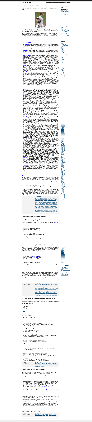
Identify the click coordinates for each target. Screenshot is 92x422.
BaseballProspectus (49, 39)
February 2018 (63, 169)
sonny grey (36, 294)
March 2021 (62, 132)
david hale (42, 201)
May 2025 (62, 83)
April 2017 (62, 179)
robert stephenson (38, 211)
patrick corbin (36, 210)
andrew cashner (42, 197)
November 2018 (63, 160)
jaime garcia (56, 288)
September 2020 (63, 138)
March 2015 (62, 204)
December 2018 (63, 159)
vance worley (54, 294)
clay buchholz (52, 200)
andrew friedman (47, 197)
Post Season (62, 60)
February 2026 (63, 74)
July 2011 (62, 249)
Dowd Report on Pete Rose (65, 26)
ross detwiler (47, 211)
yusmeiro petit (36, 213)
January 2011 (63, 255)
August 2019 (62, 151)
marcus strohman (54, 291)
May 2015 (62, 202)
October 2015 (63, 197)
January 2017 (63, 182)
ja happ (53, 288)
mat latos (44, 292)
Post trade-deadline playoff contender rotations (34, 216)
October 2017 (63, 173)
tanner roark (44, 294)
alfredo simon (51, 284)
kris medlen (38, 291)
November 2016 (63, 184)
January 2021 (63, 134)
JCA (61, 270)
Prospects (62, 61)
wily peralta (38, 295)
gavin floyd (47, 203)
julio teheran (54, 207)
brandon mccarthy (55, 198)
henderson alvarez (54, 203)
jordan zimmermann (52, 206)
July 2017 (62, 176)
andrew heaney (51, 197)
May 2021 (62, 130)
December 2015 (63, 195)
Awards (62, 43)
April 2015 (62, 203)
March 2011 (62, 253)
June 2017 (62, 177)
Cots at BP (26, 40)
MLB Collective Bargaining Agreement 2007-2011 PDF (65, 30)
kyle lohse (42, 291)
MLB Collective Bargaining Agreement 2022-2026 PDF (65, 35)
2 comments (24, 370)
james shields (43, 289)
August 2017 (62, 175)
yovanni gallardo (47, 295)
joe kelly (39, 206)
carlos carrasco (53, 199)
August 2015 (62, 199)
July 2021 (62, 128)
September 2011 (63, 247)
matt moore (50, 415)
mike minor (45, 209)
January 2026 (63, 75)
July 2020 (62, 140)
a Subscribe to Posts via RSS (65, 11)
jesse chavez (55, 205)
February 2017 (63, 181)
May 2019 (62, 154)
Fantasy (62, 48)
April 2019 (62, 155)
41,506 (24, 311)
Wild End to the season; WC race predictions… (34, 369)
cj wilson (49, 200)
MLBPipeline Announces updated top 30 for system (65, 266)
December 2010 (63, 256)
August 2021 (62, 127)
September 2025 (63, 79)
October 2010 (63, 258)
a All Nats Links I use (64, 10)
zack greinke (40, 213)
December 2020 (63, 135)
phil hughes (43, 210)
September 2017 (63, 174)
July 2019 (62, 152)
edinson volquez (43, 202)
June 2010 (62, 262)
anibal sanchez (55, 197)
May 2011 (62, 251)
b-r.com (30, 348)
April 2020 (62, 143)
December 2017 (63, 171)
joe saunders (41, 206)
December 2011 (63, 244)
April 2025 (62, 84)
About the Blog (63, 38)
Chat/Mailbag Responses (64, 45)
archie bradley (41, 198)
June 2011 (62, 250)
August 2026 (62, 68)
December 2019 (63, 147)
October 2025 (63, 78)
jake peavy (36, 289)
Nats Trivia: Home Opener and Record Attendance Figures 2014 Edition (40, 298)
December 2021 (63, 124)
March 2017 (62, 180)
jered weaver (43, 205)
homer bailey (44, 288)
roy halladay (48, 365)
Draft (61, 47)
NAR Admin (62, 55)
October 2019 (63, 149)
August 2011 (62, 248)
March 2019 (62, 156)
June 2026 (62, 70)
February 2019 (63, 157)
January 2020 (63, 146)
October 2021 (63, 126)
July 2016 (62, 188)
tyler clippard (42, 366)
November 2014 (63, 208)
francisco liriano (39, 203)
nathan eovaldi (49, 209)
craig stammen (48, 363)
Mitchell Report (63, 28)
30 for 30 (62, 42)
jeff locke (54, 289)
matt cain (47, 292)
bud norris (45, 285)
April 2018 (62, 167)
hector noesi (50, 203)
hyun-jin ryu (47, 288)
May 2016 (62, 190)
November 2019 (63, 148)
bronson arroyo (48, 199)
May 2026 (62, 71)
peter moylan (38, 365)
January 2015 (63, 206)
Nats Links (62, 39)
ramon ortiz (41, 365)
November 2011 (63, 245)
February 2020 (63, 145)
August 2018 (62, 163)
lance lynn (45, 291)
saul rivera (52, 365)
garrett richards (43, 203)
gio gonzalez (51, 287)
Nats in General (39, 362)
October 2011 (63, 246)
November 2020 (63, 136)
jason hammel (47, 289)
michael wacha (43, 293)
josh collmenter (47, 207)
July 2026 (62, 69)
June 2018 (62, 165)
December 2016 (63, 183)
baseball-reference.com (39, 40)
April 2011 (62, 252)
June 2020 (62, 141)
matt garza (49, 292)
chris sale (46, 200)
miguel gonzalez (41, 209)
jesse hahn (36, 206)
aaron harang (39, 284)
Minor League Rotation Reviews (65, 54)
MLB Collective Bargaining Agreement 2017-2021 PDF (65, 33)
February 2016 (63, 193)
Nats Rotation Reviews (64, 57)
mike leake (51, 293)
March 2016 (62, 192)
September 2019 (63, 150)
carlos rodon (38, 200)
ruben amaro (55, 211)
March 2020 (62, 144)
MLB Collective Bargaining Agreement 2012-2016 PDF (65, 32)
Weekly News (63, 64)
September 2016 (63, 186)
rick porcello (46, 210)
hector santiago (55, 287)
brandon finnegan (50, 198)
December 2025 (63, 76)
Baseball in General (39, 413)
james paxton (39, 289)
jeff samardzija (39, 205)
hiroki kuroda (36, 288)
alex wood (47, 284)
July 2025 (62, 81)
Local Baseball (63, 51)
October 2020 (63, 137)
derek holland (49, 201)
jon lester (48, 206)
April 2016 (62, 191)
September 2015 (63, 198)
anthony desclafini (37, 198)
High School (62, 50)
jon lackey (41, 415)
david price (45, 201)
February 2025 (63, 86)
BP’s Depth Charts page (33, 39)
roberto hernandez (43, 211)
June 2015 (62, 201)
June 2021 (62, 129)
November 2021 (63, 125)
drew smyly (39, 202)
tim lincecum (51, 294)
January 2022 (63, 123)
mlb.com (26, 348)
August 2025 (62, 80)
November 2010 (63, 257)
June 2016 (62, 189)
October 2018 (63, 161)
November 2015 (63, 196)
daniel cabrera (52, 363)
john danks (45, 206)
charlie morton (52, 285)
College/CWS (63, 46)
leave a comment (24, 299)
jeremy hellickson (47, 205)
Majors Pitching (39, 196)
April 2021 (62, 131)
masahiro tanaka (40, 292)
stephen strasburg (40, 294)
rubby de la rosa (51, 211)
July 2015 (62, 200)
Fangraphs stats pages (40, 39)
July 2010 (62, 261)
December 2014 (63, 207)
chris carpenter (51, 414)
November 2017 (63, 172)
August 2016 (62, 187)
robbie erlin (53, 210)
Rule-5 (62, 62)
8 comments (24, 10)
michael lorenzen (37, 209)
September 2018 (63, 162)
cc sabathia (48, 285)
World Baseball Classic (64, 65)
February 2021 (63, 133)
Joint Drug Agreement (64, 27)
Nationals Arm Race (28, 2)
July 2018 (62, 164)
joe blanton (38, 415)
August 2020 (62, 139)
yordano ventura (42, 295)
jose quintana (39, 207)
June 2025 (62, 82)
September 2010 (63, 259)
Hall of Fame (62, 49)
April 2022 (62, 120)
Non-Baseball (63, 58)
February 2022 (63, 122)
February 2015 (63, 205)
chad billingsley (43, 200)
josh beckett (42, 207)
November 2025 (63, 77)
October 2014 (63, 209)
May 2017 (62, 178)
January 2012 (63, 243)
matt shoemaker (53, 292)
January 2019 (63, 158)
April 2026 (62, 72)
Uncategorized (63, 63)
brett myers (47, 414)
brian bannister (43, 363)
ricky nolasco (50, 210)
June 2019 (62, 153)
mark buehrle (36, 292)
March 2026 (62, 73)
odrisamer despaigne (53, 209)
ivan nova (51, 288)
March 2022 (62, 121)
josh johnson (50, 207)
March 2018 (62, 168)
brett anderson (41, 199)
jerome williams (52, 205)
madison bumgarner (49, 291)
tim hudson (47, 294)
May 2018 (62, 166)
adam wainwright (44, 284)
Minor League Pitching (64, 53)
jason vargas (51, 289)
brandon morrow (37, 199)
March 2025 (62, 85)
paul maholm (40, 210)
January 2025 (63, 87)
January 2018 (63, 170)
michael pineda (39, 293)
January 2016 (63, 194)
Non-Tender (62, 59)
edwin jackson (47, 202)
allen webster (38, 197)
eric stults (50, 202)
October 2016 (63, 185)
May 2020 (62, 142)
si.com (50, 378)
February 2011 (63, 254)
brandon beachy (45, 198)
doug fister (52, 201)
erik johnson (53, 202)
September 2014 (63, 210)
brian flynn (44, 199)
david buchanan (39, 201)
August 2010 (62, 260)
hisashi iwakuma (40, 288)
